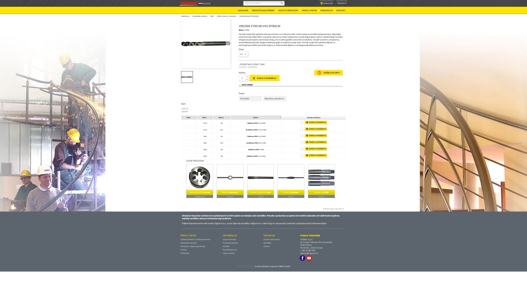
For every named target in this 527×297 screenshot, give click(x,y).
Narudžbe (267, 243)
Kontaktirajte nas (230, 249)
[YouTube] (309, 258)
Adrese (267, 246)
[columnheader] (189, 117)
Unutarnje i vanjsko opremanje (192, 246)
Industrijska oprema (263, 10)
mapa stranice (229, 253)
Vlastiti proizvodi (288, 10)
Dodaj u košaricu (264, 78)
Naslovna (243, 10)
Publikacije (326, 10)
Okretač (230, 192)
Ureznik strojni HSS (260, 192)
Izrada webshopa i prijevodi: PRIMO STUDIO (272, 266)
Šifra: (241, 30)
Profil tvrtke (309, 10)
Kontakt (341, 10)
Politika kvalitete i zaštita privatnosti (195, 239)
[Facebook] (302, 258)
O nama (183, 249)
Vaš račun (269, 235)
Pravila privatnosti (230, 243)
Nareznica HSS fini (199, 192)
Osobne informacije (272, 239)
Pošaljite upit (328, 73)
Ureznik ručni (321, 192)
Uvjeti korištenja (229, 239)
